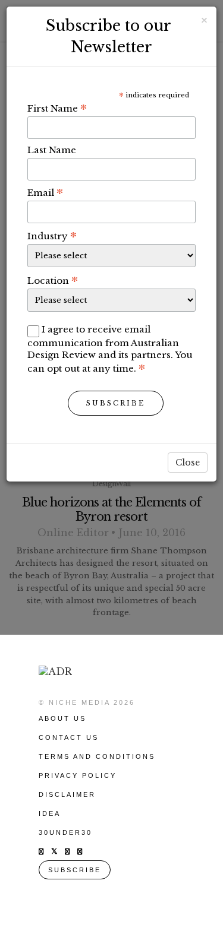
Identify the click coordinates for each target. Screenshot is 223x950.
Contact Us (69, 737)
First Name (57, 108)
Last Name (51, 150)
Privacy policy (78, 775)
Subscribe (115, 403)
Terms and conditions (97, 756)
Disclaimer (67, 794)
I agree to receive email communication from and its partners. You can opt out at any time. (110, 349)
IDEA (50, 813)
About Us (62, 718)
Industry (52, 235)
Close (187, 462)
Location (52, 280)
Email (45, 192)
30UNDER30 (65, 832)
